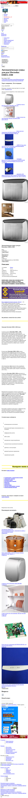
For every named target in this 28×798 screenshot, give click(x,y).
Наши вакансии (9, 741)
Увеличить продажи (10, 749)
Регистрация (4, 55)
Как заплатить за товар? (11, 752)
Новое (11, 267)
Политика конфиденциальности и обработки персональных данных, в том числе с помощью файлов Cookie (13, 785)
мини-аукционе (10, 470)
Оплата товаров (4, 776)
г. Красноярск (5, 79)
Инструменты (7, 485)
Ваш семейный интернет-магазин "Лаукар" (12, 302)
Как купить (8, 747)
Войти (2, 53)
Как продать (9, 748)
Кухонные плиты (8, 480)
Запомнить (5, 50)
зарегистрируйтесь (12, 704)
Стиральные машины (9, 478)
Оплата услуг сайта (5, 767)
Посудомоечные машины (10, 481)
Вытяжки (6, 482)
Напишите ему (8, 89)
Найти (3, 27)
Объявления (9, 758)
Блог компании (9, 742)
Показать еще (5, 688)
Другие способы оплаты (9, 773)
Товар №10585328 (19, 80)
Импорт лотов (9, 750)
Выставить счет (9, 760)
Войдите (4, 704)
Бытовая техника (12, 79)
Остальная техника (10, 80)
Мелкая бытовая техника (10, 487)
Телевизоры (7, 483)
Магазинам (8, 759)
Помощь (2, 746)
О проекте (3, 740)
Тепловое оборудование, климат (12, 486)
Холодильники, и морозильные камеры (13, 477)
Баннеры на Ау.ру (10, 756)
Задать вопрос (5, 252)
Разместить (3, 34)
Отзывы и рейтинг (10, 753)
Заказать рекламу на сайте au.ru (9, 734)
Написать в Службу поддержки (8, 789)
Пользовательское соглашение (8, 783)
